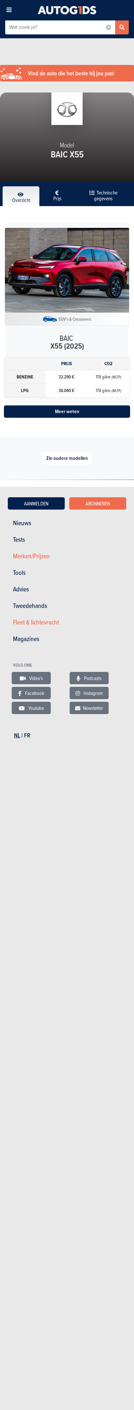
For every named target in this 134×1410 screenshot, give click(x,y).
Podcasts (92, 678)
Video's (35, 678)
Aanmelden (36, 503)
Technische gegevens (105, 195)
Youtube (35, 707)
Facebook (34, 693)
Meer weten (67, 411)
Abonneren (98, 503)
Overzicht (21, 200)
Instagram (93, 693)
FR (27, 735)
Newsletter (93, 707)
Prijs (57, 198)
